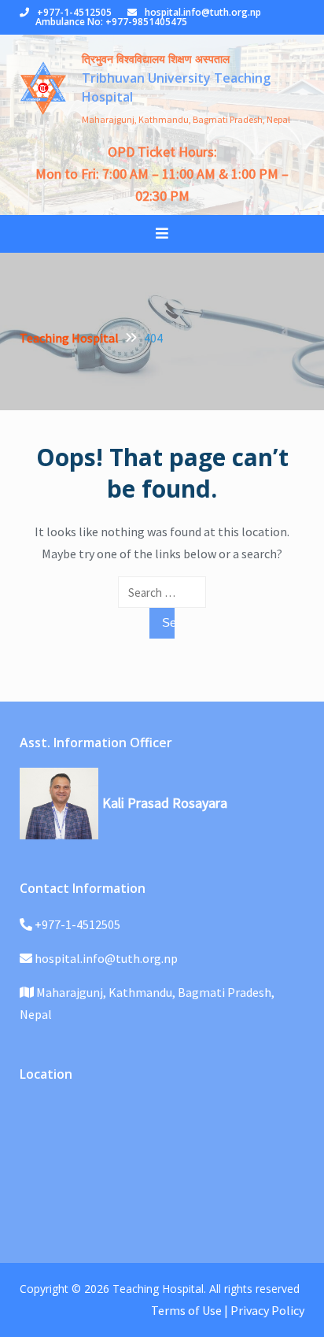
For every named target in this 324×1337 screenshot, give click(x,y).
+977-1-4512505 (74, 12)
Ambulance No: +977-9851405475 (111, 21)
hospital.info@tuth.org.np (203, 12)
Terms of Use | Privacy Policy (227, 1310)
